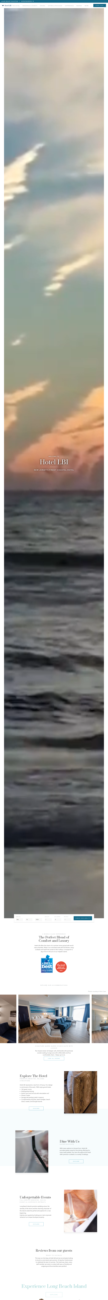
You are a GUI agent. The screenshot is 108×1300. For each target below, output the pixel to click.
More (87, 5)
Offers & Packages (55, 5)
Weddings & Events (30, 5)
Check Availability (82, 918)
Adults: (47, 916)
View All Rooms (54, 1058)
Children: (57, 916)
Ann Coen (103, 991)
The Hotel (16, 5)
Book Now (100, 5)
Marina (79, 5)
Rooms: (66, 916)
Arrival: (18, 916)
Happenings (69, 5)
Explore (36, 1108)
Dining (42, 5)
